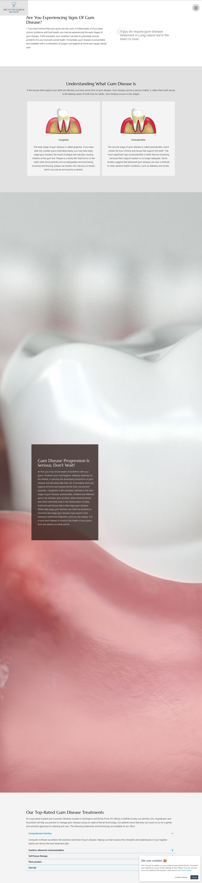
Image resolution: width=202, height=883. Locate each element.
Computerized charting (40, 833)
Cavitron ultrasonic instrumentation (46, 850)
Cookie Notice (186, 870)
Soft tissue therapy (38, 856)
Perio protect (35, 862)
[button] (101, 833)
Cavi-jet (32, 867)
